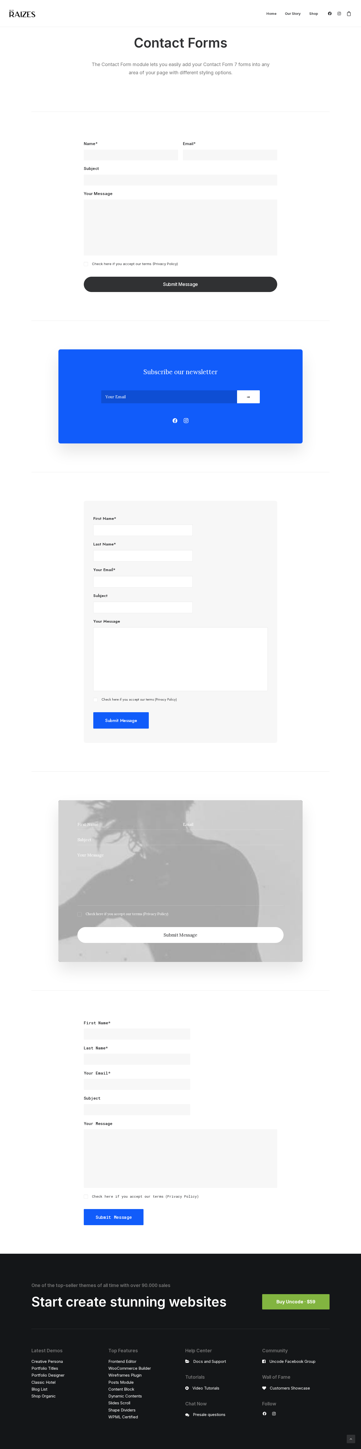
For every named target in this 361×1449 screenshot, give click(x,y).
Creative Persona (47, 1361)
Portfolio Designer (47, 1375)
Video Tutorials (205, 1388)
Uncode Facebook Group (292, 1361)
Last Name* (104, 544)
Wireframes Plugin (125, 1375)
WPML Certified (123, 1416)
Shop (313, 13)
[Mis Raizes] (22, 13)
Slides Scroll (119, 1402)
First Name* (104, 518)
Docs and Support (209, 1361)
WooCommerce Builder (129, 1368)
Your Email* (104, 570)
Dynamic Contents (125, 1396)
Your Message (98, 193)
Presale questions (209, 1414)
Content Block (121, 1389)
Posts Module (121, 1382)
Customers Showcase (290, 1388)
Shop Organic (43, 1396)
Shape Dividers (122, 1410)
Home (271, 13)
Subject (91, 168)
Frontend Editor (122, 1361)
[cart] (348, 13)
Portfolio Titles (44, 1368)
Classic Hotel (43, 1382)
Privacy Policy (165, 264)
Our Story (293, 13)
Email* (189, 143)
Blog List (39, 1389)
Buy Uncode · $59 (295, 1301)
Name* (91, 143)
